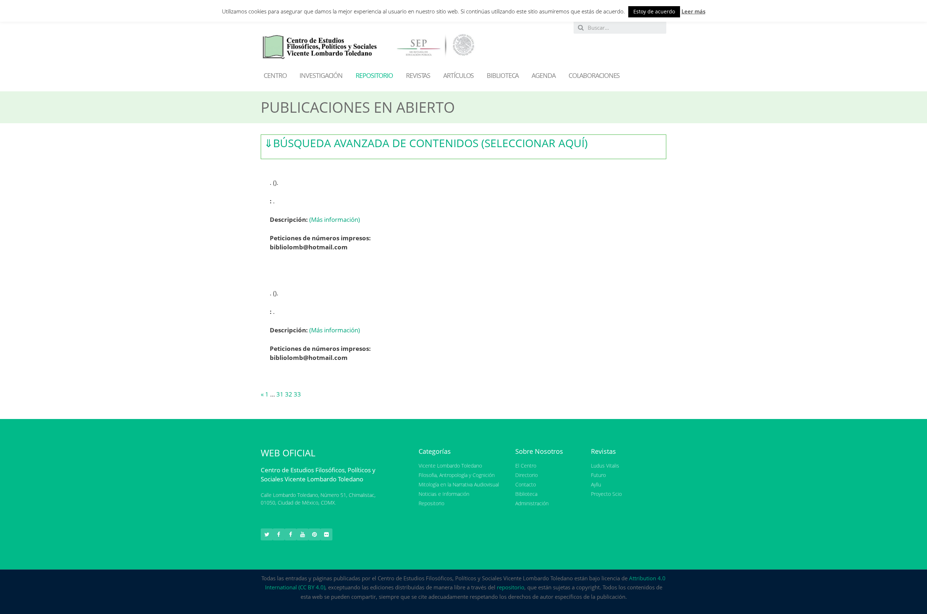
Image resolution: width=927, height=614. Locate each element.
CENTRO (275, 75)
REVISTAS (418, 75)
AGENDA (543, 75)
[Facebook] (279, 534)
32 (288, 394)
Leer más (693, 11)
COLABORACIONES (594, 75)
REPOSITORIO (374, 75)
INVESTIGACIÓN (321, 75)
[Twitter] (267, 534)
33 (297, 394)
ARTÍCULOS (458, 75)
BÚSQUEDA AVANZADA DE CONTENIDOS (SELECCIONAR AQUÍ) (426, 143)
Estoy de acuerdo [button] (654, 11)
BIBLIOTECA (503, 75)
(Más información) (334, 219)
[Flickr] (326, 534)
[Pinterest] (314, 534)
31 (280, 394)
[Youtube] (303, 534)
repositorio (510, 587)
